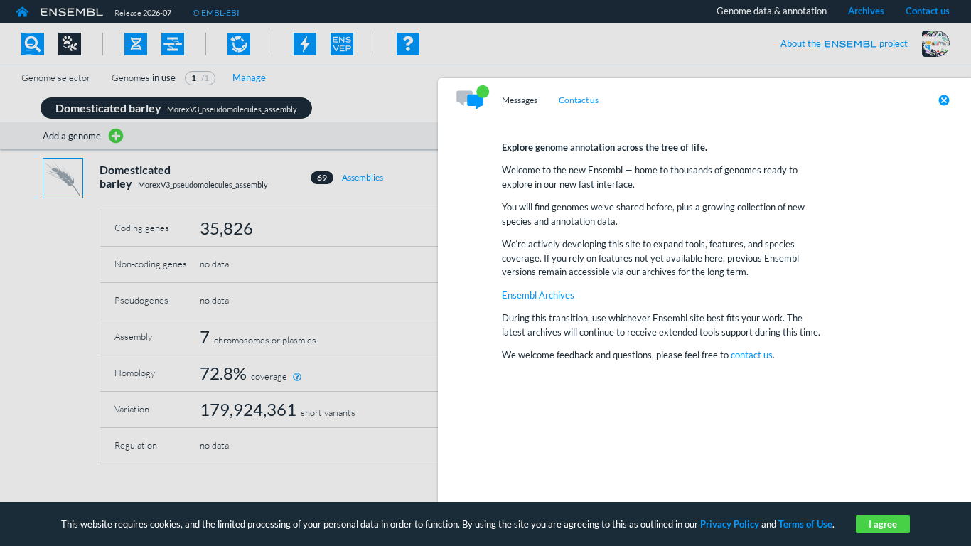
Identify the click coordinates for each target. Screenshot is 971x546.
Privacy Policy (729, 524)
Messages (519, 100)
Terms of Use (805, 524)
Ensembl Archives (538, 295)
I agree (883, 524)
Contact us (579, 100)
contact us (752, 354)
